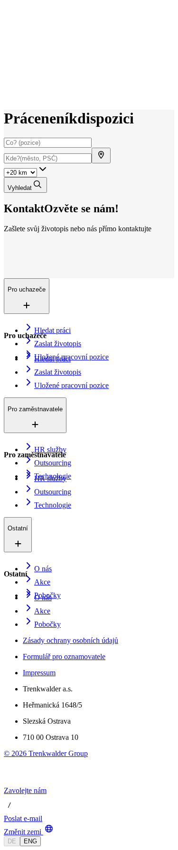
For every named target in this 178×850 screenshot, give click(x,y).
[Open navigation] (7, 27)
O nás (35, 62)
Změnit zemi (22, 832)
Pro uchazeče (46, 42)
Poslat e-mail (23, 818)
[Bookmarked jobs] (9, 83)
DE (12, 841)
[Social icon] (13, 782)
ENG (30, 841)
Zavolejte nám (25, 790)
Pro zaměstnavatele (54, 52)
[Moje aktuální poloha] (101, 155)
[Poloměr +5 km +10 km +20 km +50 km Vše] (26, 172)
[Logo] (39, 16)
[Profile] (11, 94)
